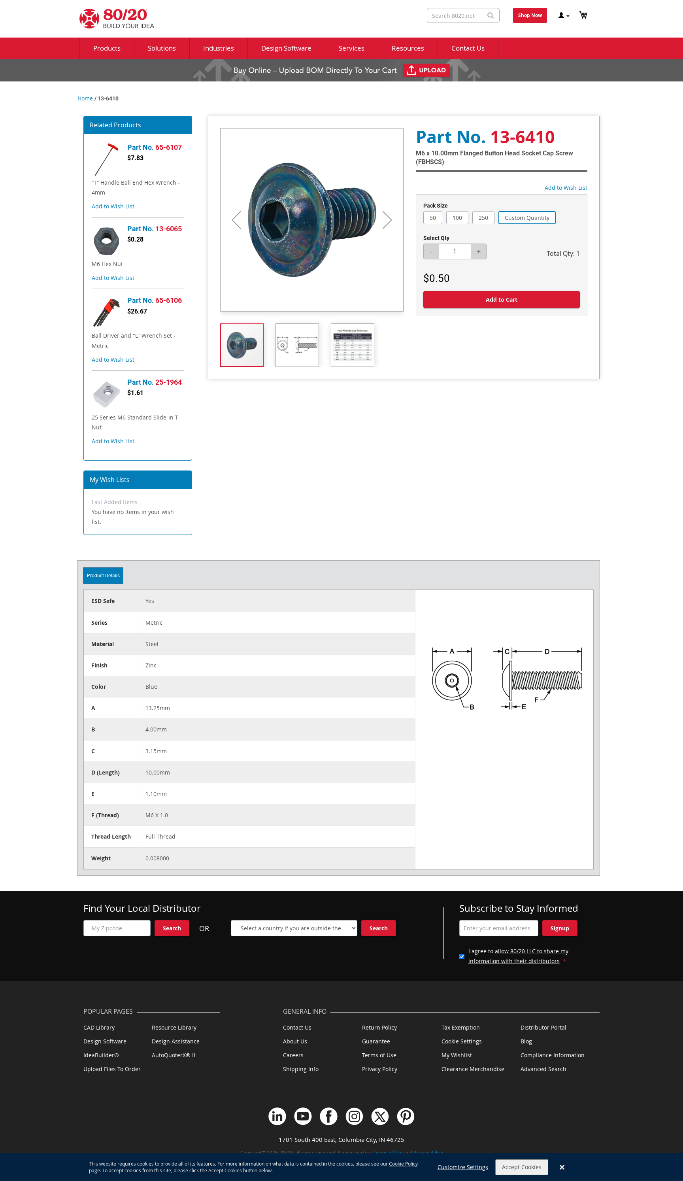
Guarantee (376, 1041)
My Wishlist (456, 1055)
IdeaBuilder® (101, 1055)
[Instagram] (354, 1116)
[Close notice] (562, 1167)
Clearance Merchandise (472, 1069)
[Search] (490, 15)
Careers (293, 1055)
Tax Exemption (460, 1027)
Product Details (103, 575)
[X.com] (380, 1116)
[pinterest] (406, 1116)
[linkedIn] (277, 1116)
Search (172, 928)
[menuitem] (107, 48)
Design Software (104, 1041)
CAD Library (99, 1027)
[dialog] (341, 1167)
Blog (526, 1041)
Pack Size (435, 205)
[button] (113, 206)
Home (85, 98)
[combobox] (463, 15)
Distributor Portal (543, 1027)
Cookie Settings (461, 1041)
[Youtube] (303, 1116)
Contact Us (297, 1027)
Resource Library (174, 1027)
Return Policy (379, 1027)
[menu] (341, 48)
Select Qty (436, 238)
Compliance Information (553, 1055)
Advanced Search (543, 1069)
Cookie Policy (403, 1163)
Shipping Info (301, 1069)
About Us (295, 1041)
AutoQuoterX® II (173, 1055)
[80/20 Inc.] (113, 18)
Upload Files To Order (112, 1069)
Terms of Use (379, 1055)
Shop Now (530, 15)
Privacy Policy (379, 1069)
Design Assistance (176, 1041)
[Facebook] (329, 1116)
